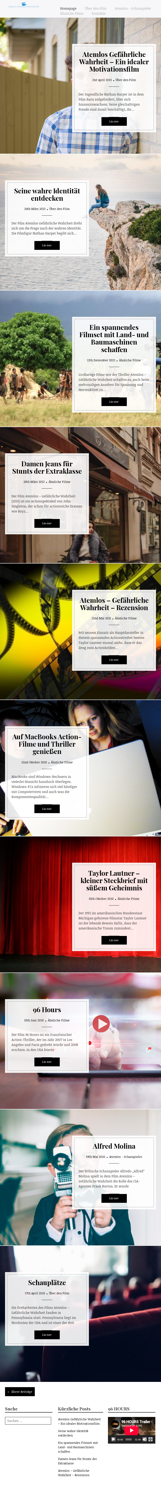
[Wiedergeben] (113, 1439)
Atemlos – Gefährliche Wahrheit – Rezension (114, 603)
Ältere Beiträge (21, 1392)
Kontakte (99, 13)
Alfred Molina (114, 1145)
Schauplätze (47, 1282)
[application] (131, 1430)
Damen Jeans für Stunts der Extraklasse (47, 467)
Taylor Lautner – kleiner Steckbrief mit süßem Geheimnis (114, 880)
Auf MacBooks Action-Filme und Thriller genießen (47, 744)
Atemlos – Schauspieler (133, 8)
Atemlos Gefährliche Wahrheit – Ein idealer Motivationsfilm (114, 61)
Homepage (68, 8)
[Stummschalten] (145, 1439)
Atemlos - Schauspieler (125, 1157)
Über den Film (95, 8)
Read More (114, 121)
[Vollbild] (150, 1439)
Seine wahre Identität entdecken (47, 194)
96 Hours (47, 1009)
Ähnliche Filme (71, 13)
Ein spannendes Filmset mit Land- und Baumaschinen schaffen (114, 338)
